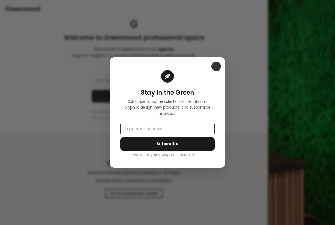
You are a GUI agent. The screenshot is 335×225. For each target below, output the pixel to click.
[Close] (216, 66)
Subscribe (167, 144)
